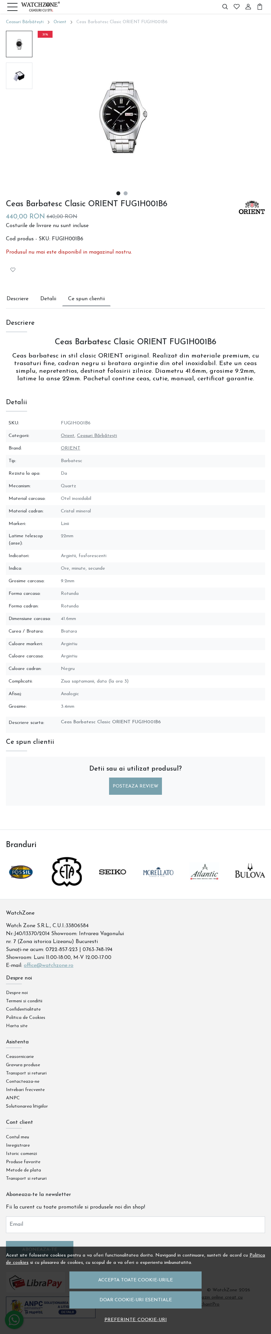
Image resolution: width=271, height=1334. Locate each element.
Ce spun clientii (86, 299)
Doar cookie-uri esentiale (135, 1300)
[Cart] (260, 7)
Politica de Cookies (25, 1017)
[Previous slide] (17, 872)
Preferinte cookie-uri (135, 1319)
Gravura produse (23, 1065)
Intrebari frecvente (25, 1089)
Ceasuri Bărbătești (25, 22)
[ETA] (67, 884)
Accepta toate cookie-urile (135, 1280)
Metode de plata (23, 1170)
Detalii (48, 299)
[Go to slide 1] (118, 193)
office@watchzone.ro (48, 965)
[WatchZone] (40, 7)
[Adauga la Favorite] (13, 270)
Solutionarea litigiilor (27, 1106)
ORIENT (70, 448)
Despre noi (17, 992)
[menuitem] (19, 44)
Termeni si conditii (24, 1001)
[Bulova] (250, 884)
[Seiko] (112, 884)
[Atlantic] (204, 884)
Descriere (17, 299)
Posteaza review (135, 786)
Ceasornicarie (20, 1056)
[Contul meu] (248, 7)
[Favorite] (237, 7)
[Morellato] (158, 884)
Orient (60, 22)
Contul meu (17, 1137)
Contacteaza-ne (22, 1081)
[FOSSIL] (21, 884)
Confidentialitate (23, 1009)
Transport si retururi (26, 1073)
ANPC (13, 1098)
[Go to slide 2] (126, 193)
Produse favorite (23, 1162)
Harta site (16, 1026)
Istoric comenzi (21, 1153)
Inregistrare (18, 1145)
